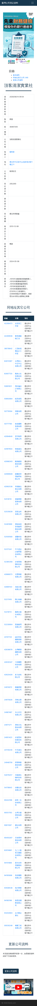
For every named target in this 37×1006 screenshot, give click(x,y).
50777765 (8, 424)
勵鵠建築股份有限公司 (18, 463)
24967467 (8, 712)
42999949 (8, 474)
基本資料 (16, 75)
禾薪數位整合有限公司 (18, 488)
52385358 (8, 562)
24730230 (8, 750)
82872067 (8, 361)
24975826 (8, 700)
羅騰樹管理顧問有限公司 (18, 476)
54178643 (8, 787)
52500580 (8, 537)
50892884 (8, 399)
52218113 (8, 612)
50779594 (8, 411)
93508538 (8, 888)
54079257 (8, 775)
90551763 (8, 813)
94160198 (8, 900)
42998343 (8, 461)
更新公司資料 (18, 80)
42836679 (8, 649)
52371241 (8, 549)
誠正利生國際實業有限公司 (18, 639)
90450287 (8, 838)
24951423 (8, 737)
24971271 (8, 725)
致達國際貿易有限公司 (18, 426)
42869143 (8, 587)
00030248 (8, 925)
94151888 (8, 863)
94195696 (8, 875)
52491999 (8, 524)
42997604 (8, 449)
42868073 (8, 574)
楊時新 (12, 152)
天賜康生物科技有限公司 (18, 777)
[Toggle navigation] (32, 3)
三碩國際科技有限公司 (18, 664)
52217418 (8, 599)
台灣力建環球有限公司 (18, 815)
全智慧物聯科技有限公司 (18, 564)
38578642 (8, 348)
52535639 (8, 512)
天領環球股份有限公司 (18, 840)
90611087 (8, 825)
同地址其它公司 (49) (20, 77)
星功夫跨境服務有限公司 (18, 865)
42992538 (8, 486)
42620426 (8, 675)
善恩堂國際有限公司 (18, 902)
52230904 (8, 624)
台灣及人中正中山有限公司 (18, 363)
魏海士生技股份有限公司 (18, 376)
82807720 (8, 374)
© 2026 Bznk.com (9, 1003)
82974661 (8, 850)
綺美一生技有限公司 (18, 802)
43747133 (8, 637)
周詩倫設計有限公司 (18, 388)
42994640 (8, 436)
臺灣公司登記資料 (10, 3)
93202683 (8, 913)
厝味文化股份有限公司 (18, 727)
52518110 (8, 499)
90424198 (8, 800)
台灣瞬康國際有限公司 (18, 652)
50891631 (8, 386)
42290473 (8, 323)
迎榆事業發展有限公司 (18, 501)
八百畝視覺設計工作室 (18, 351)
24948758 (8, 762)
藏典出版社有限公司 (18, 614)
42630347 (8, 662)
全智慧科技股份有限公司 (18, 739)
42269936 (8, 336)
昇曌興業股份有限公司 (18, 764)
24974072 (8, 687)
